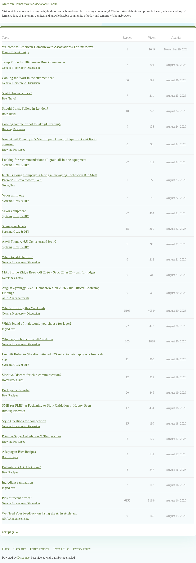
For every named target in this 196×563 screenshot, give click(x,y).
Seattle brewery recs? (17, 93)
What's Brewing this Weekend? (23, 308)
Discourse (23, 557)
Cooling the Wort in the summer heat (28, 78)
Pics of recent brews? (17, 498)
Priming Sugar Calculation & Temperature (31, 436)
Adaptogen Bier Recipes (19, 452)
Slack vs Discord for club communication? (31, 375)
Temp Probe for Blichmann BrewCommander (33, 62)
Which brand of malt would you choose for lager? (36, 323)
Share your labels (14, 226)
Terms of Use (61, 548)
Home (6, 548)
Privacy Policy (82, 548)
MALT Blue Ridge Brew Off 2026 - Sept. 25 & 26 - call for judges (49, 272)
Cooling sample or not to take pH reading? (31, 124)
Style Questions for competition (24, 421)
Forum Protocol (39, 548)
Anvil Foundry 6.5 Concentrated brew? (29, 241)
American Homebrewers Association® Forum (29, 4)
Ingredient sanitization (17, 482)
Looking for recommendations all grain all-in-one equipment (44, 160)
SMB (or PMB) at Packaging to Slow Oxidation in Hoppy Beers (46, 405)
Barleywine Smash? (15, 390)
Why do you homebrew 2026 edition (27, 339)
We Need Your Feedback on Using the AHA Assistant (39, 513)
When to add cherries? (17, 257)
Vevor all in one (13, 195)
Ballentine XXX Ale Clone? (21, 467)
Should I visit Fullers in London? (25, 108)
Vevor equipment (14, 211)
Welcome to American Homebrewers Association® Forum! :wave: (48, 47)
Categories (19, 548)
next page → (10, 532)
